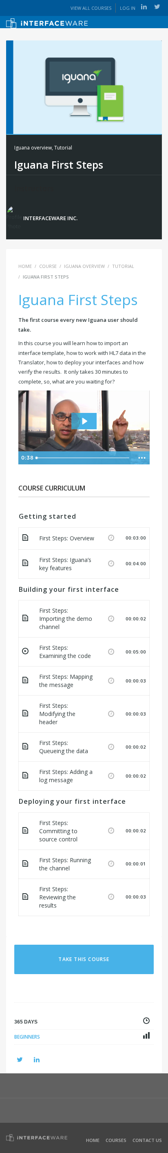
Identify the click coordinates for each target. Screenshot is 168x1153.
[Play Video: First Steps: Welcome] (84, 421)
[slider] (83, 457)
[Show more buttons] (142, 457)
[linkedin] (144, 6)
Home (92, 1140)
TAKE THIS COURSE (83, 959)
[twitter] (157, 6)
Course (48, 266)
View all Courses (91, 8)
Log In (127, 8)
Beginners (27, 1036)
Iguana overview (33, 147)
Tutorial (63, 147)
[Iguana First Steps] (84, 86)
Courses (116, 1140)
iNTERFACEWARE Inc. (50, 218)
